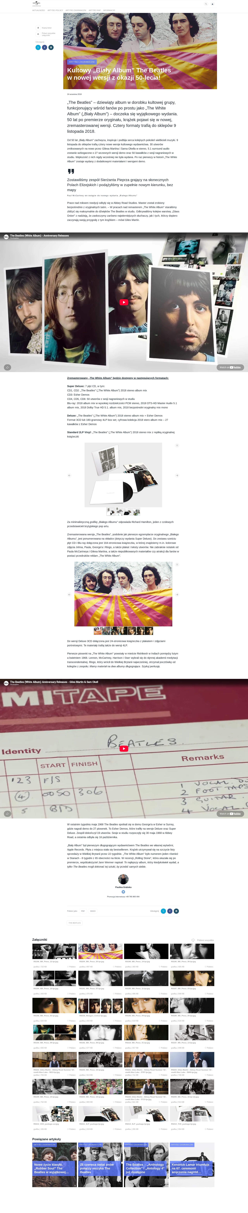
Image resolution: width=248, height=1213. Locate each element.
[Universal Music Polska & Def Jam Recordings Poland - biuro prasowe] (36, 6)
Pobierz (72, 967)
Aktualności (38, 10)
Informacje (109, 10)
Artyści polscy (55, 10)
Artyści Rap (95, 10)
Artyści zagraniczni (76, 10)
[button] (177, 445)
